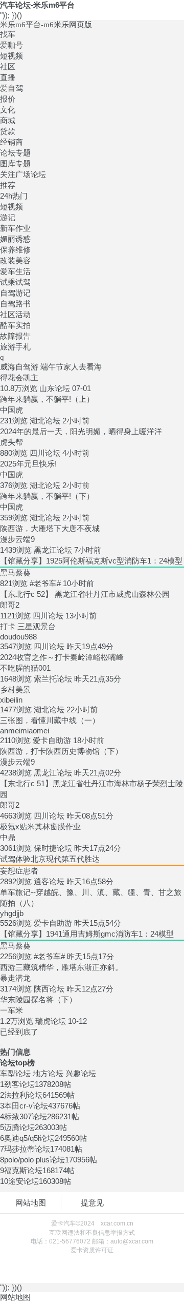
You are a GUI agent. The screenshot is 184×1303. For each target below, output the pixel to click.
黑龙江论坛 (54, 550)
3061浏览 (17, 848)
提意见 (92, 1202)
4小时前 (75, 453)
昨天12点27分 (89, 988)
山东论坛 (55, 388)
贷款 (7, 131)
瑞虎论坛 (51, 1021)
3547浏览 (17, 646)
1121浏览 (16, 615)
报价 (7, 98)
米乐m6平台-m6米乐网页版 (46, 24)
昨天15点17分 (90, 956)
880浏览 (15, 453)
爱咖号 (11, 45)
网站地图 (30, 1202)
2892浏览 (17, 881)
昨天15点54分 (97, 923)
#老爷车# (46, 583)
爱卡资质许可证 (92, 1250)
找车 (7, 34)
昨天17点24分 (97, 848)
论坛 (38, 174)
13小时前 (81, 615)
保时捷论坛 (54, 848)
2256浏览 (17, 956)
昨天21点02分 (97, 772)
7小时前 (87, 550)
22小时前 (82, 709)
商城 (7, 120)
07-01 (81, 388)
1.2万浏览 (17, 1021)
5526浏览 (17, 923)
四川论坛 (46, 453)
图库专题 (15, 163)
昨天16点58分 (89, 881)
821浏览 (15, 583)
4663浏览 (17, 815)
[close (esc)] (1, 1045)
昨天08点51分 (89, 815)
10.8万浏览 (19, 388)
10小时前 (78, 583)
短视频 (11, 55)
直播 (7, 77)
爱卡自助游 (53, 740)
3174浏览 (17, 988)
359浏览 (15, 517)
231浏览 (15, 420)
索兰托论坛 (54, 678)
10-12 (77, 1021)
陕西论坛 (50, 988)
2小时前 (75, 420)
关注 (7, 174)
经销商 (11, 142)
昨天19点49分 (89, 646)
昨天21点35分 (97, 678)
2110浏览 (16, 740)
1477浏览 (17, 709)
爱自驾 (11, 88)
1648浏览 (17, 678)
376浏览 (15, 485)
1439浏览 (17, 550)
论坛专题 (15, 152)
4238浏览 (17, 772)
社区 (7, 66)
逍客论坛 (50, 881)
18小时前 (88, 740)
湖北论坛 (46, 420)
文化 (7, 109)
